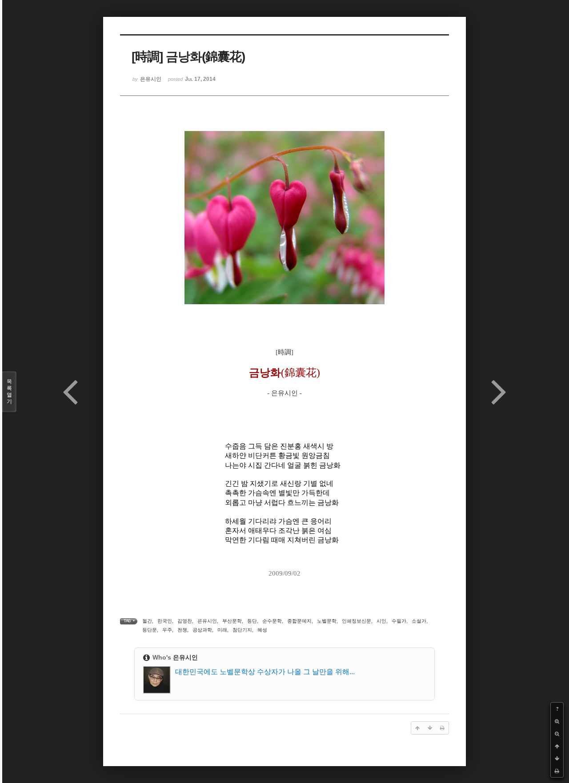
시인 (381, 621)
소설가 (419, 621)
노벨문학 (327, 621)
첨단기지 (242, 629)
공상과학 (202, 629)
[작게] (557, 733)
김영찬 (184, 621)
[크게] (557, 721)
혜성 (262, 629)
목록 (9, 391)
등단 (252, 621)
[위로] (557, 746)
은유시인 (207, 621)
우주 (167, 629)
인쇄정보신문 (356, 621)
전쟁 (182, 629)
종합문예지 (299, 621)
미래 (222, 629)
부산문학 (232, 621)
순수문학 (272, 621)
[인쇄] (557, 771)
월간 (147, 621)
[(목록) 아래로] (557, 758)
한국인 (164, 621)
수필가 (399, 621)
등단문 (149, 629)
